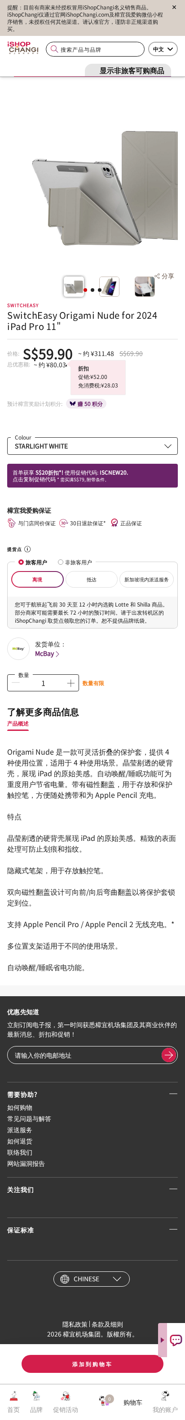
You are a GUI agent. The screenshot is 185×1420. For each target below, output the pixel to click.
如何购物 (19, 1107)
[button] (85, 290)
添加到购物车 (92, 1363)
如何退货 (19, 1140)
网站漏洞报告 (26, 1163)
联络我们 (19, 1151)
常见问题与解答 (29, 1118)
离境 (37, 579)
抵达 (92, 579)
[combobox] (95, 49)
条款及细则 (107, 1323)
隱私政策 (75, 1323)
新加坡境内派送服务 (146, 579)
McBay (44, 653)
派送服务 (19, 1129)
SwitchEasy (23, 305)
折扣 (83, 368)
